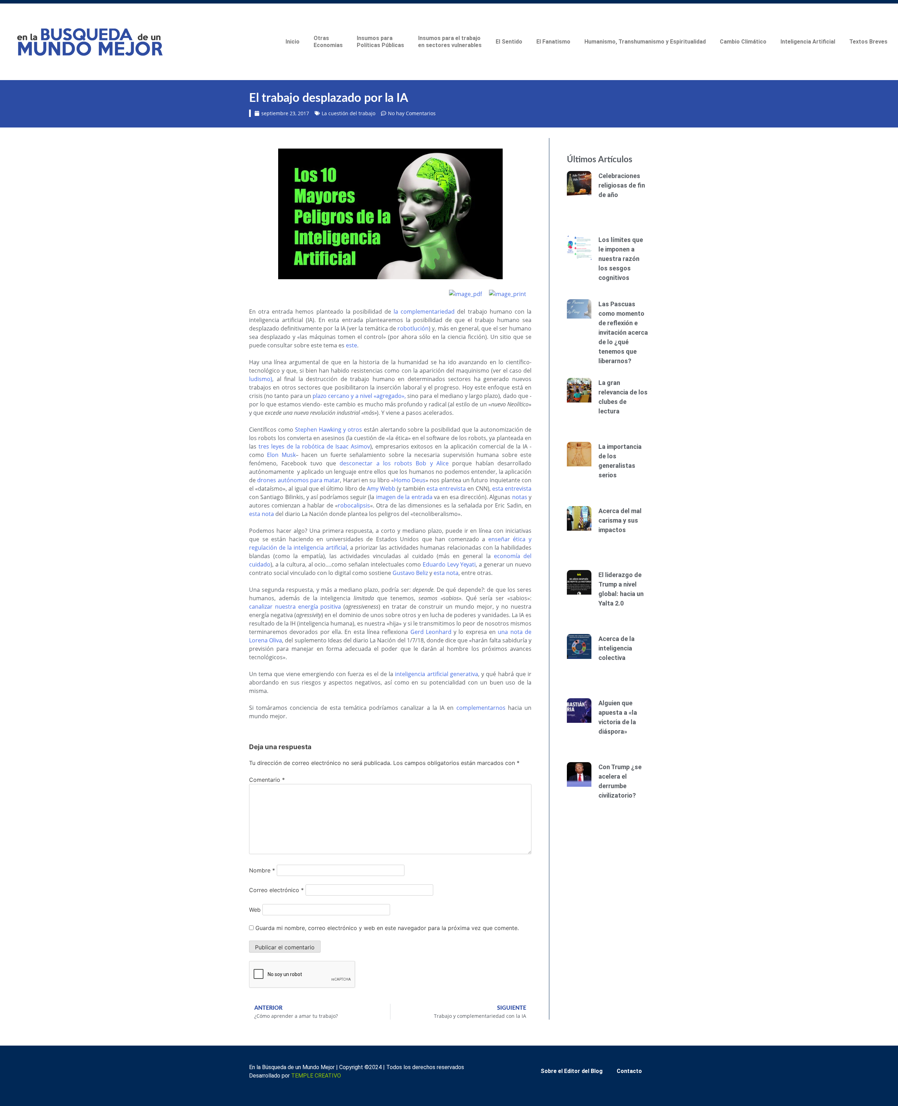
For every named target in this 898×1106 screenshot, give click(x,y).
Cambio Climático (743, 41)
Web (255, 909)
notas (519, 497)
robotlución (413, 328)
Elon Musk (281, 455)
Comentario (267, 779)
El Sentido (509, 41)
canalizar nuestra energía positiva (295, 606)
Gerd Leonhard (430, 632)
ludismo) (260, 379)
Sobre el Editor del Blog (572, 1071)
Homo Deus (409, 480)
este (351, 345)
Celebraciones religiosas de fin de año (621, 185)
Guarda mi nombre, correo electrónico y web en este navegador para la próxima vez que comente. (387, 927)
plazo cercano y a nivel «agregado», (359, 396)
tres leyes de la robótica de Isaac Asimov (314, 446)
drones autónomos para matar (298, 480)
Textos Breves (868, 41)
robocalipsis (354, 505)
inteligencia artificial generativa (436, 674)
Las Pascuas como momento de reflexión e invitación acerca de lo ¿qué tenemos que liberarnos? (623, 332)
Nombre (262, 870)
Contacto (629, 1071)
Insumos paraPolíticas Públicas (380, 41)
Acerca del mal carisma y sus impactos (620, 520)
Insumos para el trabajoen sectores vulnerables (450, 41)
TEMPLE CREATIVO (316, 1075)
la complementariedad (424, 311)
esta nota (261, 514)
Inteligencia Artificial (807, 41)
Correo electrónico (276, 890)
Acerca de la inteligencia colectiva (616, 648)
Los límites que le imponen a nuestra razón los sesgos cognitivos (620, 258)
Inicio (293, 41)
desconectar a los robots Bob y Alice (394, 463)
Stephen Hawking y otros (329, 429)
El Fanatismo (553, 41)
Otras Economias (328, 41)
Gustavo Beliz (410, 573)
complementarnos (480, 708)
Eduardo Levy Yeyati (449, 564)
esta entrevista (446, 488)
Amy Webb (381, 488)
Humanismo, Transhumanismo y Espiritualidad (645, 41)
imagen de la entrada (404, 497)
